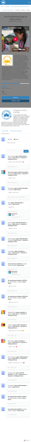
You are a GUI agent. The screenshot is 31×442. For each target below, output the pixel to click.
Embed (28, 10)
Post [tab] (11, 139)
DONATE (15, 97)
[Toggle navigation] (29, 2)
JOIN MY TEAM (15, 101)
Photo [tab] (17, 139)
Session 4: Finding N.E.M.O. (15, 376)
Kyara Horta (16, 157)
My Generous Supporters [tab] (16, 130)
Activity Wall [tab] (5, 130)
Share (24, 10)
